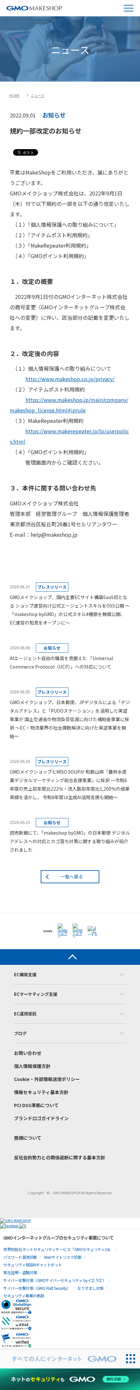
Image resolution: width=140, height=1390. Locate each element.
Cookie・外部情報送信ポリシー (47, 1079)
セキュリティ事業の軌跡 (23, 1295)
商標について (27, 1138)
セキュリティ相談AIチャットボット (32, 1264)
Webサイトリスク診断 (63, 1257)
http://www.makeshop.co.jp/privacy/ (70, 379)
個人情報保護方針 (32, 1066)
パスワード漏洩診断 (20, 1257)
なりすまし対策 (90, 1288)
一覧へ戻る (71, 876)
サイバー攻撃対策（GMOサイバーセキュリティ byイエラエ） (54, 1280)
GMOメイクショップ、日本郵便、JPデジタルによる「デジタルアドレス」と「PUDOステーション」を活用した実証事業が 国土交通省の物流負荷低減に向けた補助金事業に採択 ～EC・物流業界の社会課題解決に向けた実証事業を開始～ (70, 719)
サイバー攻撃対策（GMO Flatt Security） (36, 1288)
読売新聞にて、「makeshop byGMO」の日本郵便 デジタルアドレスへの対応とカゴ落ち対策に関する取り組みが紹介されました (70, 841)
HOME (14, 95)
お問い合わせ (27, 1053)
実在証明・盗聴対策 (20, 1272)
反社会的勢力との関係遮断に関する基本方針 (59, 1157)
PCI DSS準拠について (36, 1105)
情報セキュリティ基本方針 (41, 1092)
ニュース (38, 95)
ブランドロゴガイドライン (41, 1118)
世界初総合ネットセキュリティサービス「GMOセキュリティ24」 (58, 1249)
